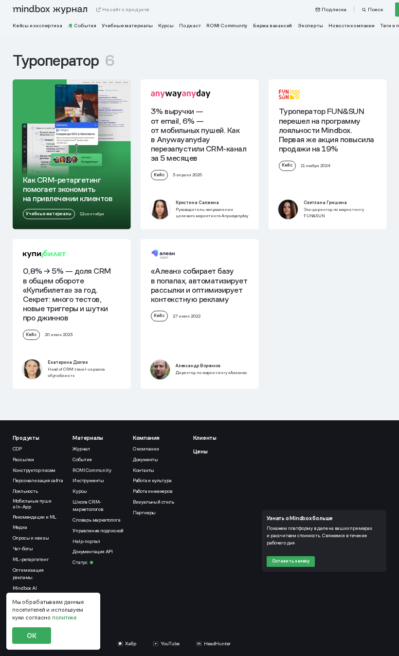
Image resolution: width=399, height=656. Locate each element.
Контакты (143, 470)
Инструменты (88, 480)
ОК (31, 635)
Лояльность (25, 491)
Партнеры (144, 512)
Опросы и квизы (31, 538)
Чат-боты (23, 548)
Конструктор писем (34, 470)
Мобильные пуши (33, 504)
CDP (17, 449)
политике (64, 617)
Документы (145, 459)
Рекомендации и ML (35, 517)
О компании (146, 449)
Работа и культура (152, 480)
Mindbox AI (25, 588)
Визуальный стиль (153, 502)
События (82, 459)
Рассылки (23, 459)
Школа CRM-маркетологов (88, 505)
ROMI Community (92, 470)
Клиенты (205, 437)
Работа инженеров (153, 491)
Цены (200, 451)
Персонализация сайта (38, 480)
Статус (80, 562)
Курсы (80, 491)
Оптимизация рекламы (28, 574)
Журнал (81, 449)
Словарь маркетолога (96, 520)
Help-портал (86, 541)
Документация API (93, 551)
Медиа (20, 527)
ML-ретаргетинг (31, 559)
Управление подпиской (98, 530)
